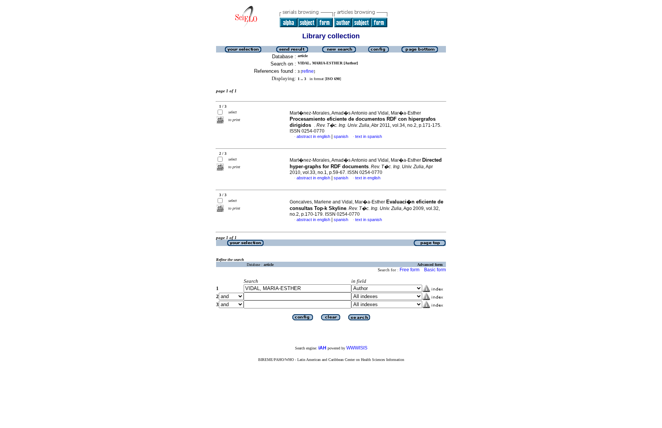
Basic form (435, 269)
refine (308, 71)
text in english (367, 177)
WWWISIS (356, 348)
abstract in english (313, 136)
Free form (409, 269)
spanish (341, 136)
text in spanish (368, 136)
